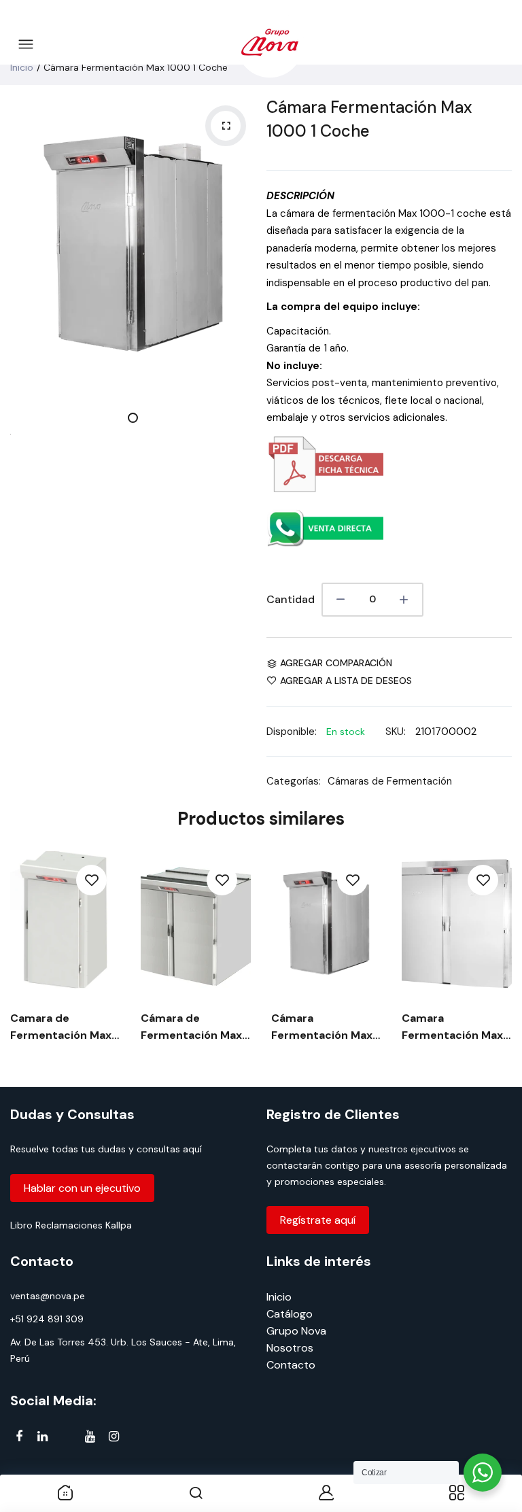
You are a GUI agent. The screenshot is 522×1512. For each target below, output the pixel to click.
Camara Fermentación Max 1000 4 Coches (452, 1027)
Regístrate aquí (317, 1220)
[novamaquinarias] (269, 45)
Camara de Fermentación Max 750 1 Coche (60, 1027)
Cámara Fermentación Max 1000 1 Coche (369, 119)
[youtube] (90, 1436)
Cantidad (290, 599)
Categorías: (293, 781)
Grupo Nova (296, 1331)
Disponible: (291, 731)
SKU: (395, 731)
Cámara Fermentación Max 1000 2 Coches (321, 1027)
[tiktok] (66, 1438)
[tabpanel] (133, 243)
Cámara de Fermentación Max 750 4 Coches (191, 1027)
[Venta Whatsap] (324, 553)
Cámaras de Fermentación (390, 781)
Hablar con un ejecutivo (82, 1188)
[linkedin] (42, 1436)
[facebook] (18, 1436)
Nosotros (289, 1348)
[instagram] (113, 1436)
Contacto (290, 1365)
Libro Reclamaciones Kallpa (71, 1225)
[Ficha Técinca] (324, 489)
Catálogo (289, 1314)
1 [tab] (133, 418)
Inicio (21, 67)
